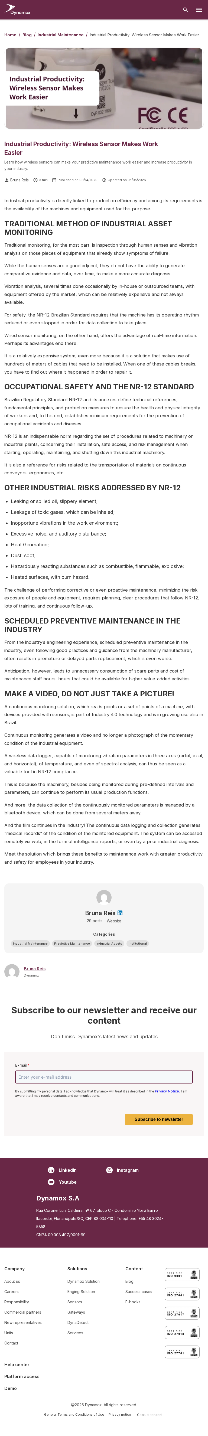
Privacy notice (120, 1414)
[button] (30, 943)
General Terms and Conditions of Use (74, 1414)
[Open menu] (199, 9)
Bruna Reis (19, 180)
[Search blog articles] (185, 10)
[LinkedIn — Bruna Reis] (120, 913)
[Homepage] (17, 9)
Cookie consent (149, 1415)
